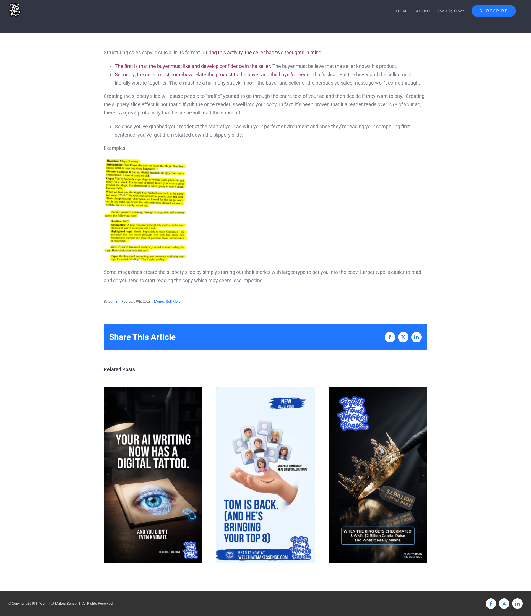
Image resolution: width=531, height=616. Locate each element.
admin (113, 301)
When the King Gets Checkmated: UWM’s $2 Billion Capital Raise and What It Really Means (378, 475)
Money (159, 301)
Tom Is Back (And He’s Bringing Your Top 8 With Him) (265, 475)
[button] (108, 475)
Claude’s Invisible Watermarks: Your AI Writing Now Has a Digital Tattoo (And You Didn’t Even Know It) (153, 475)
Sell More (173, 301)
